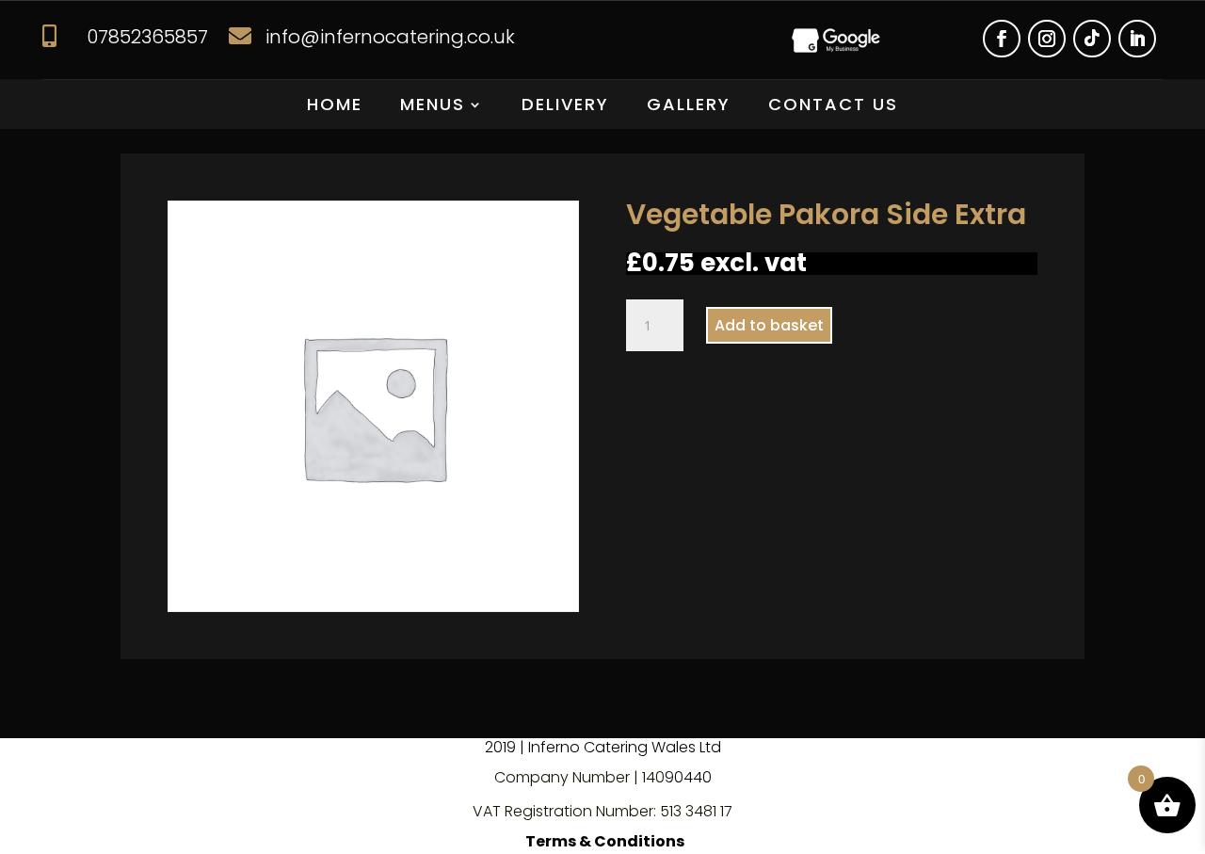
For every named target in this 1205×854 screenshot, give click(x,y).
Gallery (689, 107)
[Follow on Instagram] (1047, 38)
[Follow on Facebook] (1001, 38)
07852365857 (147, 37)
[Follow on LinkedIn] (1137, 38)
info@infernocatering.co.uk (390, 37)
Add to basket (769, 325)
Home (334, 107)
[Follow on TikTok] (1092, 38)
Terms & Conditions (604, 841)
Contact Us (833, 107)
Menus (432, 107)
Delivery (565, 107)
